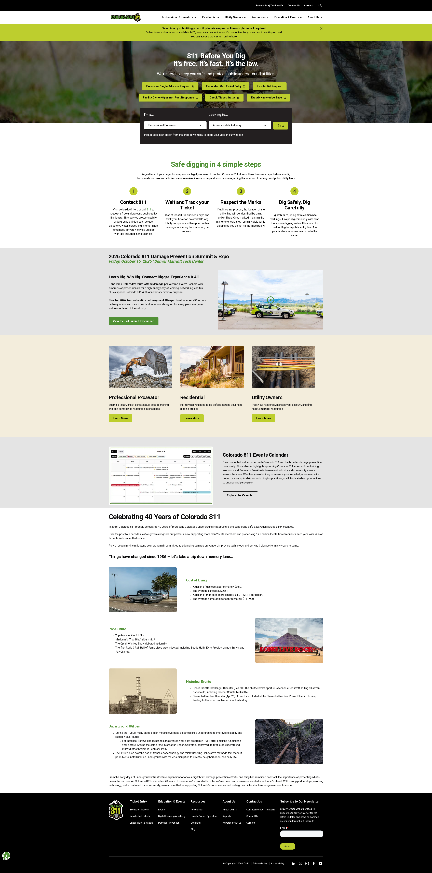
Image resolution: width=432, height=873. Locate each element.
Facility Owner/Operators (204, 816)
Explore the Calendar (240, 495)
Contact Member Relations (260, 809)
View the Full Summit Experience (133, 321)
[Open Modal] (270, 300)
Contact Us (294, 5)
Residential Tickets (140, 816)
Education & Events (286, 17)
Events (162, 809)
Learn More (120, 418)
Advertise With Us (232, 822)
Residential (209, 17)
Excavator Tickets (139, 809)
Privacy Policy (260, 863)
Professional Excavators (177, 17)
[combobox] (175, 125)
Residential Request (269, 86)
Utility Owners (234, 17)
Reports (227, 816)
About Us (313, 17)
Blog (193, 829)
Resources (259, 17)
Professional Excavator (134, 397)
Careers (308, 5)
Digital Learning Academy (171, 816)
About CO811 (230, 809)
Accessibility (277, 863)
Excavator (196, 822)
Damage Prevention (169, 822)
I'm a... (149, 115)
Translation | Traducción (270, 5)
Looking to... (218, 115)
